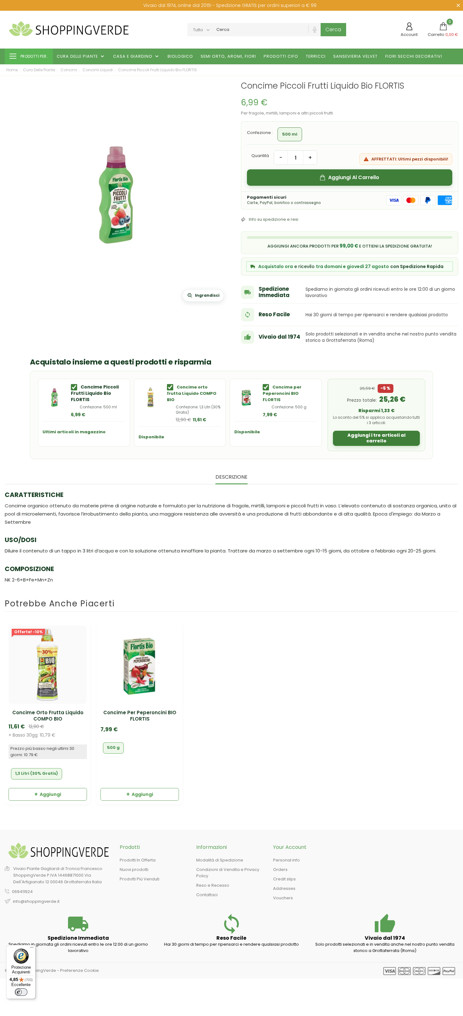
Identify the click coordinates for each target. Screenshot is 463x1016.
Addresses (284, 888)
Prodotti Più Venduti (139, 879)
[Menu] (32, 949)
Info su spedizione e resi (273, 219)
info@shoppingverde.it (36, 901)
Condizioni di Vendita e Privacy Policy (227, 873)
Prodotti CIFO (281, 56)
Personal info (286, 860)
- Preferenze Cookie (78, 970)
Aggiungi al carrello (353, 177)
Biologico (180, 56)
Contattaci (207, 895)
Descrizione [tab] (231, 477)
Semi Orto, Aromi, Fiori (228, 56)
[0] (443, 26)
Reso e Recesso (212, 885)
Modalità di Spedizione (219, 860)
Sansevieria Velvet (355, 56)
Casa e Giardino (136, 56)
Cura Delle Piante (81, 56)
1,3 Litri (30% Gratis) (36, 773)
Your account (289, 847)
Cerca (333, 29)
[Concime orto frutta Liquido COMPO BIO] (151, 397)
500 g (113, 747)
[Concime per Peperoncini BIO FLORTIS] (246, 397)
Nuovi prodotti (134, 870)
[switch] (21, 992)
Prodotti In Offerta (138, 860)
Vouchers (283, 898)
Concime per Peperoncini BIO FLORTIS (282, 393)
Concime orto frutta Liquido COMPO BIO (191, 393)
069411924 (22, 892)
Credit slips (284, 879)
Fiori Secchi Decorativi (413, 56)
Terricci (316, 56)
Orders (280, 870)
